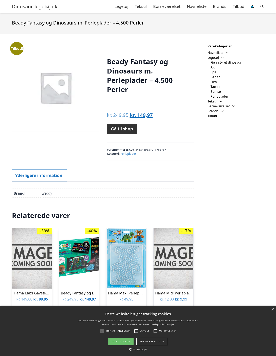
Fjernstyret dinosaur (226, 62)
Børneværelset (166, 6)
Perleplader (128, 154)
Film (214, 82)
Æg (213, 67)
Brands (219, 6)
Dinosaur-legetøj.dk (34, 6)
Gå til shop (122, 129)
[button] (138, 349)
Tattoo (215, 86)
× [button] (272, 309)
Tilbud (238, 6)
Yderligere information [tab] (38, 175)
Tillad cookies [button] (121, 341)
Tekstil (141, 6)
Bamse (216, 91)
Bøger (215, 77)
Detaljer (169, 324)
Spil (213, 72)
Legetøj (121, 6)
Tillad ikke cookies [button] (152, 341)
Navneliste (196, 6)
